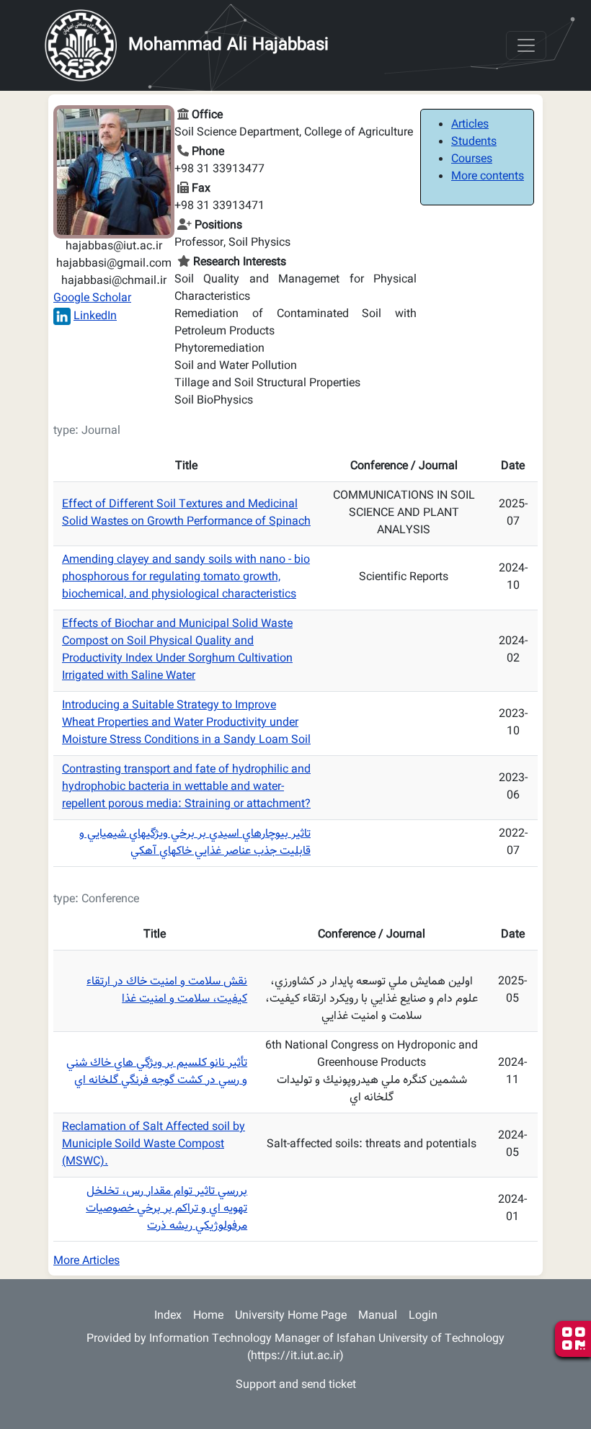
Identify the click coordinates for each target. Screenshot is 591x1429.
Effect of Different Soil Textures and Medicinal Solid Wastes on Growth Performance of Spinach (186, 513)
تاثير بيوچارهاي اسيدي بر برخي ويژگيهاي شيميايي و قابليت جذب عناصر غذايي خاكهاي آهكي (195, 842)
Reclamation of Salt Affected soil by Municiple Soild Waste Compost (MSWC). (153, 1144)
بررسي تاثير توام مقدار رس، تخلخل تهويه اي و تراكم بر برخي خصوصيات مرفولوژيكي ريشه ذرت (166, 1209)
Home (208, 1316)
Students (474, 142)
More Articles (86, 1261)
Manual (377, 1316)
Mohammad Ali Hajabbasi (228, 45)
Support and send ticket (296, 1385)
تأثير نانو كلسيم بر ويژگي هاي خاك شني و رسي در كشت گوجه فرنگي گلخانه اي (156, 1072)
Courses (471, 160)
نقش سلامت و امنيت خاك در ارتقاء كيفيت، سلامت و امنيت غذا (166, 990)
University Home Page (291, 1316)
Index (168, 1316)
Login (423, 1316)
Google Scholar (92, 299)
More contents (487, 177)
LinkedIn (95, 317)
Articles (470, 125)
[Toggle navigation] (526, 45)
